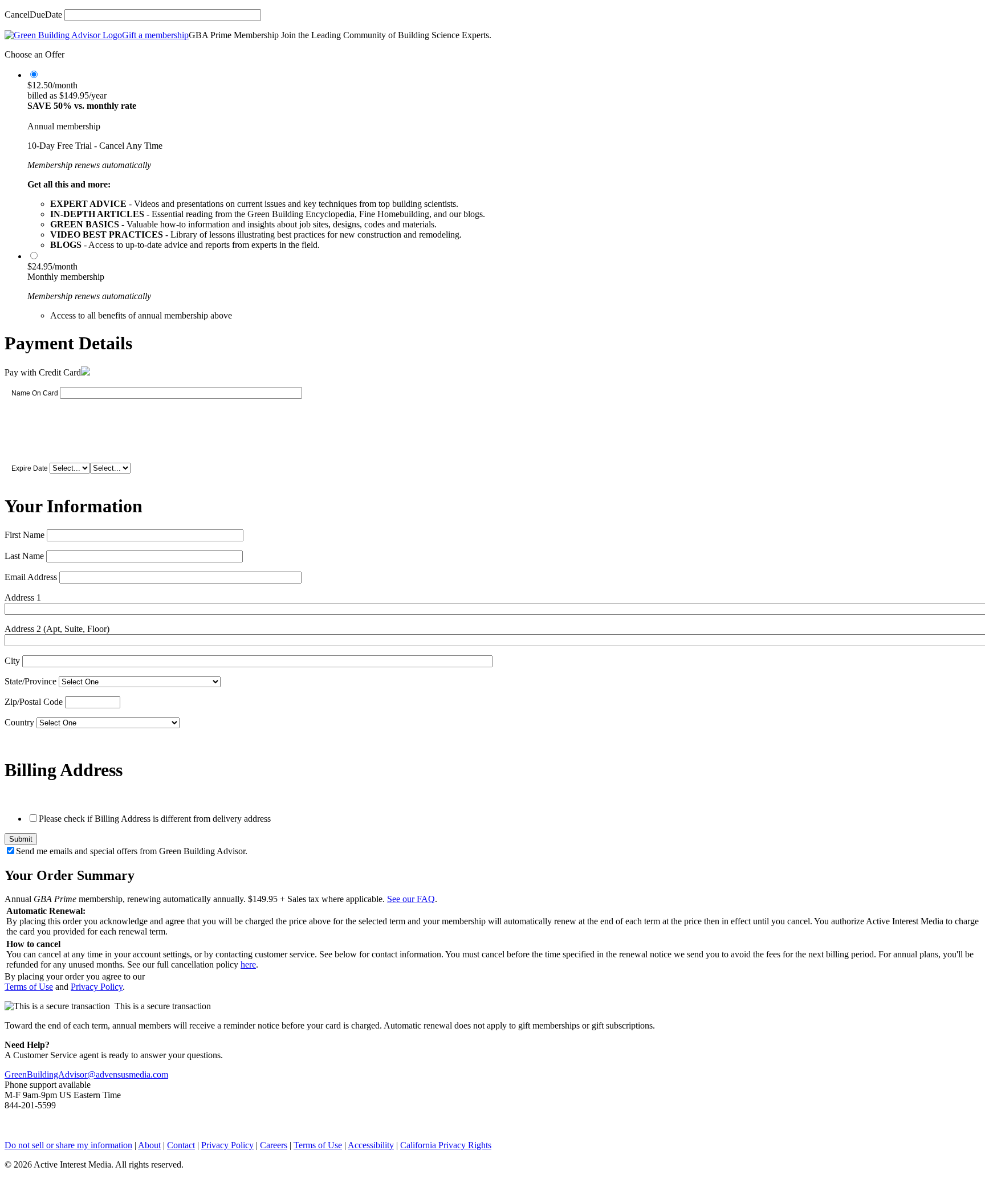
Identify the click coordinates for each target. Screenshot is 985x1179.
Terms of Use (29, 987)
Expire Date (29, 468)
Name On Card (34, 393)
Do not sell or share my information (68, 1145)
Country (19, 722)
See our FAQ (411, 899)
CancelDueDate (33, 14)
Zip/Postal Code (34, 702)
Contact (181, 1145)
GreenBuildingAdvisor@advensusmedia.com (86, 1074)
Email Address (31, 577)
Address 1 (23, 597)
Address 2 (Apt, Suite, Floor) (57, 629)
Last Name (24, 556)
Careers (273, 1145)
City (12, 661)
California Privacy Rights (445, 1145)
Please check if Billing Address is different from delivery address (155, 818)
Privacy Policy (97, 987)
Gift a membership (155, 35)
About (149, 1145)
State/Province (30, 681)
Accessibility (371, 1145)
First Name (24, 535)
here (248, 964)
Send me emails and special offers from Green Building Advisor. (131, 851)
